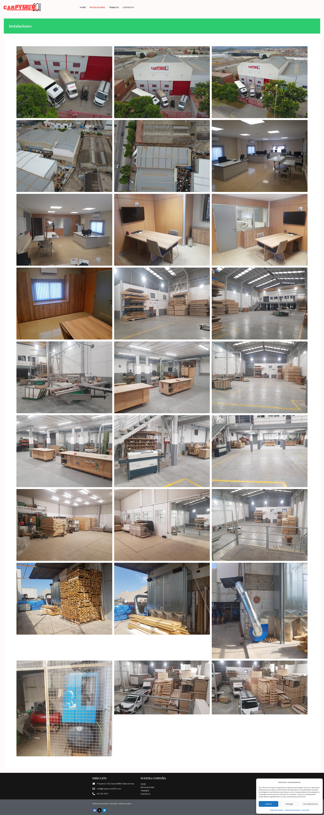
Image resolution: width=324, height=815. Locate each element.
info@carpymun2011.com (109, 789)
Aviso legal (305, 810)
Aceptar (268, 804)
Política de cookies (276, 810)
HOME (83, 7)
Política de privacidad (292, 810)
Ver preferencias (310, 804)
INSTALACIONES (97, 7)
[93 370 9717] (93, 794)
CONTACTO (128, 7)
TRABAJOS (114, 7)
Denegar (289, 804)
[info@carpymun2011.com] (93, 789)
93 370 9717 (102, 794)
